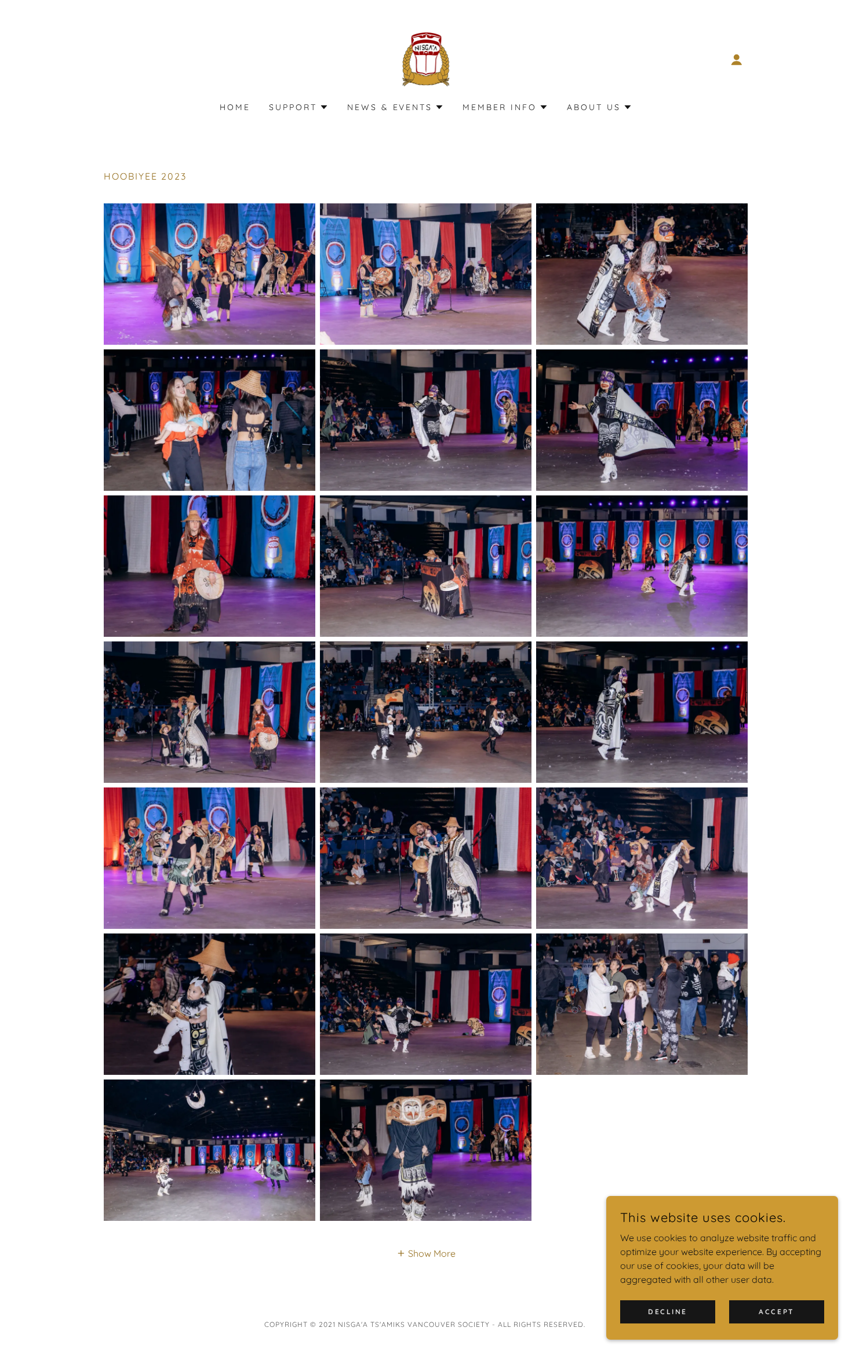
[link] (426, 58)
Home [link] (235, 107)
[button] (736, 59)
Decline (667, 1311)
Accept (776, 1311)
